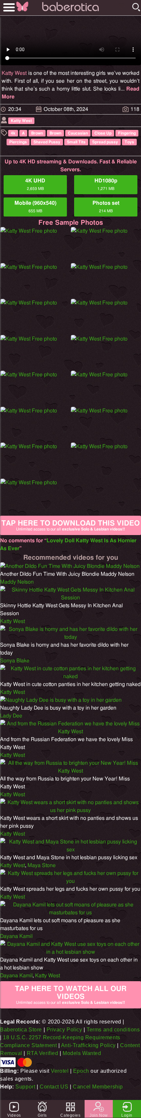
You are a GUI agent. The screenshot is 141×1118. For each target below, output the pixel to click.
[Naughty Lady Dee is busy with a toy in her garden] (61, 700)
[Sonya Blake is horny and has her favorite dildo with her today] (70, 637)
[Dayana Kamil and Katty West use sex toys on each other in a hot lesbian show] (70, 952)
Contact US (54, 1086)
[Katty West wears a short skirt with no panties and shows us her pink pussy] (70, 810)
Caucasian (78, 133)
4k (13, 133)
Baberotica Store (21, 1029)
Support (25, 1086)
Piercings (18, 142)
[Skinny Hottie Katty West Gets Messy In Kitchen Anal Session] (70, 597)
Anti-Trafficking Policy (88, 1045)
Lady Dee (11, 715)
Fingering (127, 133)
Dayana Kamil (16, 936)
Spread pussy (105, 142)
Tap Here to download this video (70, 525)
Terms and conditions (113, 1029)
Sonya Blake (15, 660)
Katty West (14, 73)
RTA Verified (42, 1053)
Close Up (102, 133)
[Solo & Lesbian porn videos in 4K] (70, 11)
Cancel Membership (98, 1086)
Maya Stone (42, 865)
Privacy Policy (64, 1029)
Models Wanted (82, 1053)
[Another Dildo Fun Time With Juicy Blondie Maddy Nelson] (70, 566)
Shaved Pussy (46, 142)
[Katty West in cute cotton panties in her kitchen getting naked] (70, 676)
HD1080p (105, 184)
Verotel (60, 1071)
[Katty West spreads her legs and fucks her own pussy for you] (70, 881)
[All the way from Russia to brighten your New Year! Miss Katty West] (70, 771)
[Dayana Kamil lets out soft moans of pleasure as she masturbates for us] (70, 912)
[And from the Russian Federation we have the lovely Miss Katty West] (70, 731)
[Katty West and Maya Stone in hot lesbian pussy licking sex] (70, 849)
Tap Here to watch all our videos (71, 994)
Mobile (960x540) (35, 206)
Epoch (81, 1071)
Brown (37, 133)
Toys (129, 142)
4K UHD (35, 184)
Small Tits (76, 142)
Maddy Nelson (17, 582)
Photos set (105, 206)
